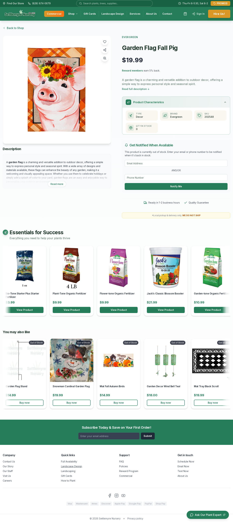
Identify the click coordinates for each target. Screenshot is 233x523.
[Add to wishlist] (104, 41)
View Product (25, 309)
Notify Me (176, 186)
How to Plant (68, 480)
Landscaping (68, 471)
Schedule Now (186, 461)
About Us (151, 13)
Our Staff (8, 471)
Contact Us (9, 461)
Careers (7, 480)
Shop (71, 13)
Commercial (54, 13)
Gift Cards (90, 13)
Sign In (200, 13)
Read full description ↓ (136, 89)
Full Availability (69, 461)
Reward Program (128, 471)
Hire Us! (219, 14)
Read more (56, 184)
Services (135, 13)
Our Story (8, 466)
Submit (148, 435)
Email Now (183, 466)
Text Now (183, 471)
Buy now (24, 402)
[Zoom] (104, 58)
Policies (123, 466)
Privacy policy (135, 518)
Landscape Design (112, 13)
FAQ (121, 461)
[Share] (104, 50)
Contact (167, 13)
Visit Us (7, 475)
